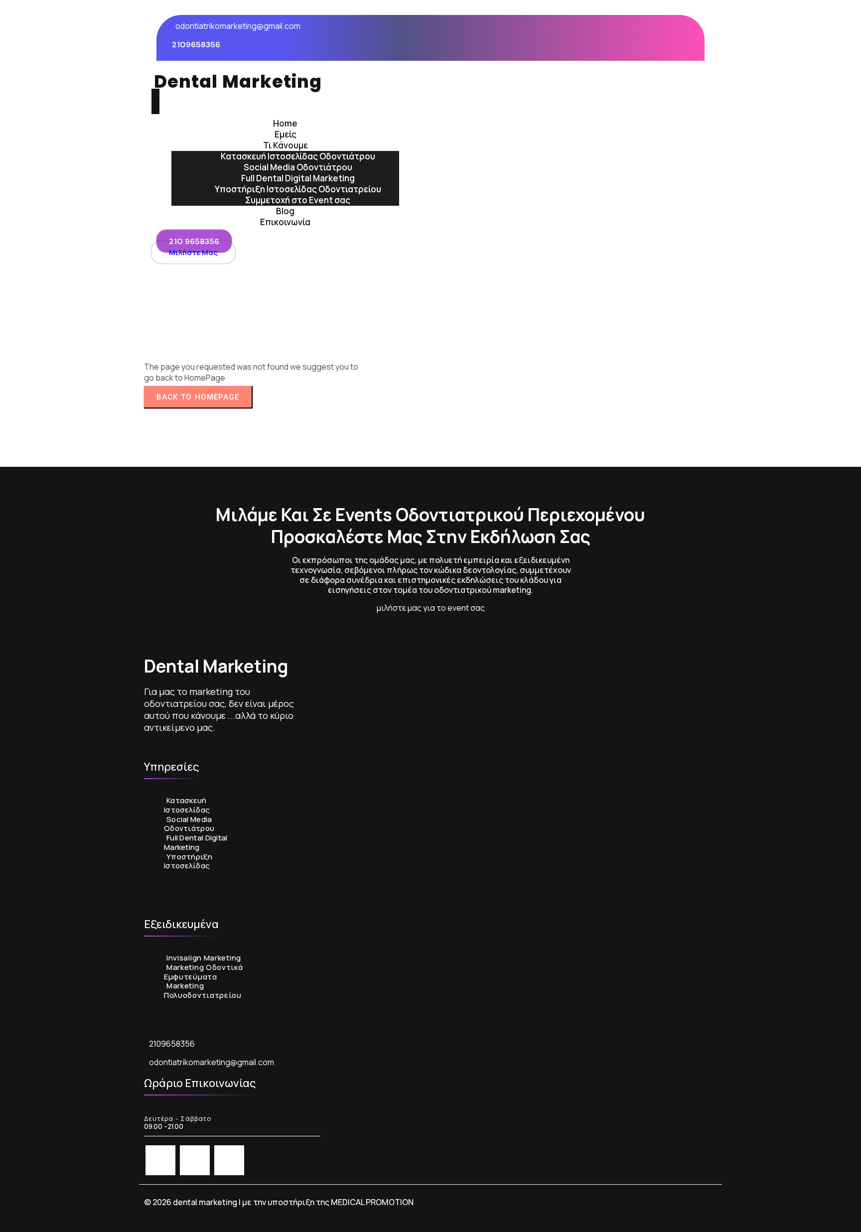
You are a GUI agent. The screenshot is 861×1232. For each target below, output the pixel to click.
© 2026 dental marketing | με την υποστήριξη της (237, 1202)
